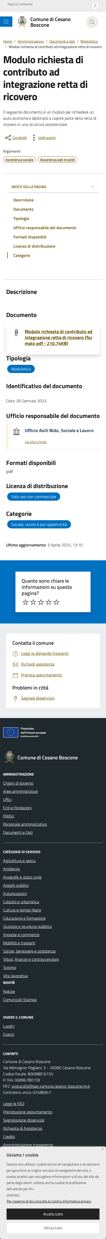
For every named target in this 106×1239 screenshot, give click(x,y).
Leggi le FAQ (13, 1104)
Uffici (7, 799)
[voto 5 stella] (56, 602)
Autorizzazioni (15, 893)
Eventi (8, 1034)
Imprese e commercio (21, 934)
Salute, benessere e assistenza (29, 951)
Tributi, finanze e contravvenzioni (31, 959)
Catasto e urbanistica (21, 902)
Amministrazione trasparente (28, 1145)
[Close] (102, 1149)
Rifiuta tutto (53, 1228)
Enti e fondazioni (17, 808)
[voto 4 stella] (48, 602)
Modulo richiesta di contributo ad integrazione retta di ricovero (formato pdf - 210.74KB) (58, 337)
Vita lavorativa (15, 976)
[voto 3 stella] (41, 602)
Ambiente (11, 869)
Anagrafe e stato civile (22, 877)
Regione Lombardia (20, 4)
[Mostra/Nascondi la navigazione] (6, 21)
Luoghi (8, 1026)
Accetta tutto (53, 1214)
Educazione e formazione (24, 918)
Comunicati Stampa (20, 999)
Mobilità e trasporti (19, 943)
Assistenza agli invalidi (57, 159)
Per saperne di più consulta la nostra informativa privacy (49, 1201)
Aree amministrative (20, 791)
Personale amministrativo (25, 824)
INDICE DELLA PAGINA (28, 186)
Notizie (9, 991)
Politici (8, 816)
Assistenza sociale (19, 159)
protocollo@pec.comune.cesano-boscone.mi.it (51, 1086)
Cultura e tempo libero (22, 910)
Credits (9, 1136)
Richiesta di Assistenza (22, 1128)
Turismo (9, 967)
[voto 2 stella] (33, 602)
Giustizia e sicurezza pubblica (27, 926)
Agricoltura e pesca (19, 861)
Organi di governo (18, 783)
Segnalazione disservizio (23, 1120)
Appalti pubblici (16, 885)
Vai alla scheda (36, 442)
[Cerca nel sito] (92, 22)
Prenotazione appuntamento (27, 1112)
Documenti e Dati (18, 832)
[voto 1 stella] (25, 602)
